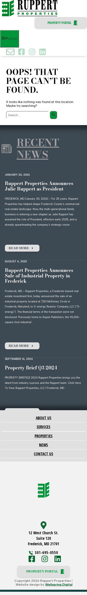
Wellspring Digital (58, 584)
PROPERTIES (44, 436)
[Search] (53, 115)
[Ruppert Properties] (29, 15)
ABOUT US (43, 418)
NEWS (43, 445)
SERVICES (43, 426)
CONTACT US (43, 454)
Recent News (38, 148)
